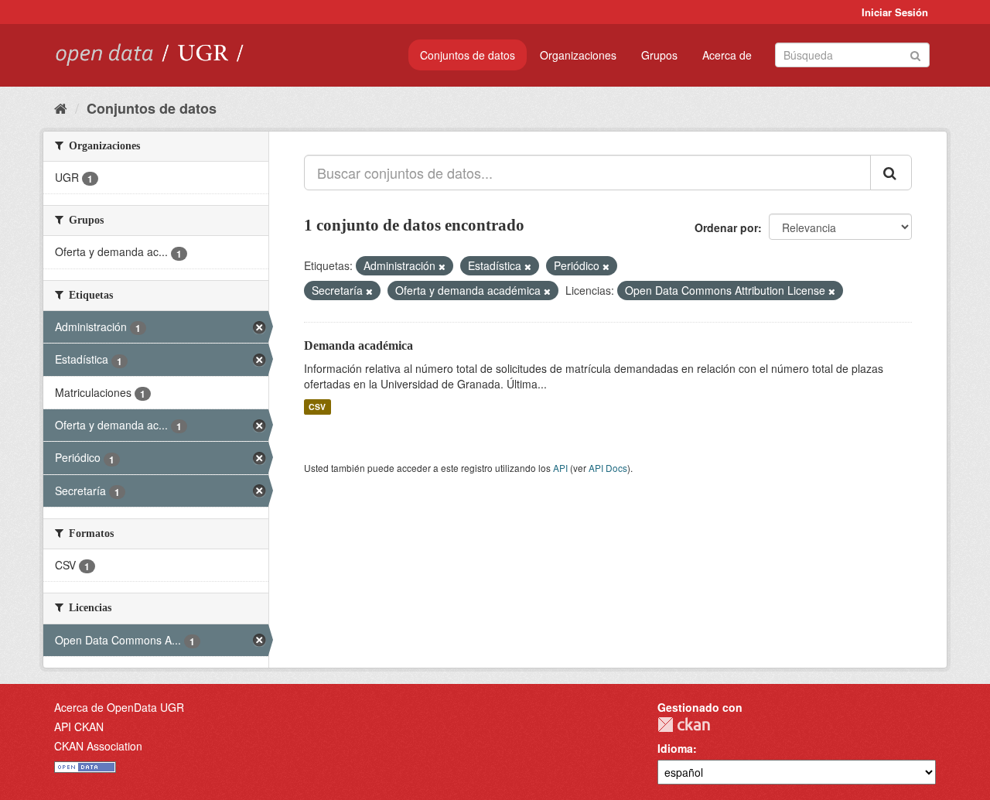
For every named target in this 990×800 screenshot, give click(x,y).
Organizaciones (578, 55)
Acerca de (727, 55)
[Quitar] (442, 266)
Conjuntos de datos (467, 55)
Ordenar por (726, 227)
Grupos (659, 55)
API (560, 467)
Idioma (675, 748)
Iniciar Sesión (895, 12)
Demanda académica (358, 345)
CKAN (683, 724)
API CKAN (79, 726)
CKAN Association (98, 746)
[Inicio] (60, 107)
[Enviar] (915, 53)
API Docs (608, 467)
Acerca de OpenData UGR (119, 707)
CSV (317, 406)
